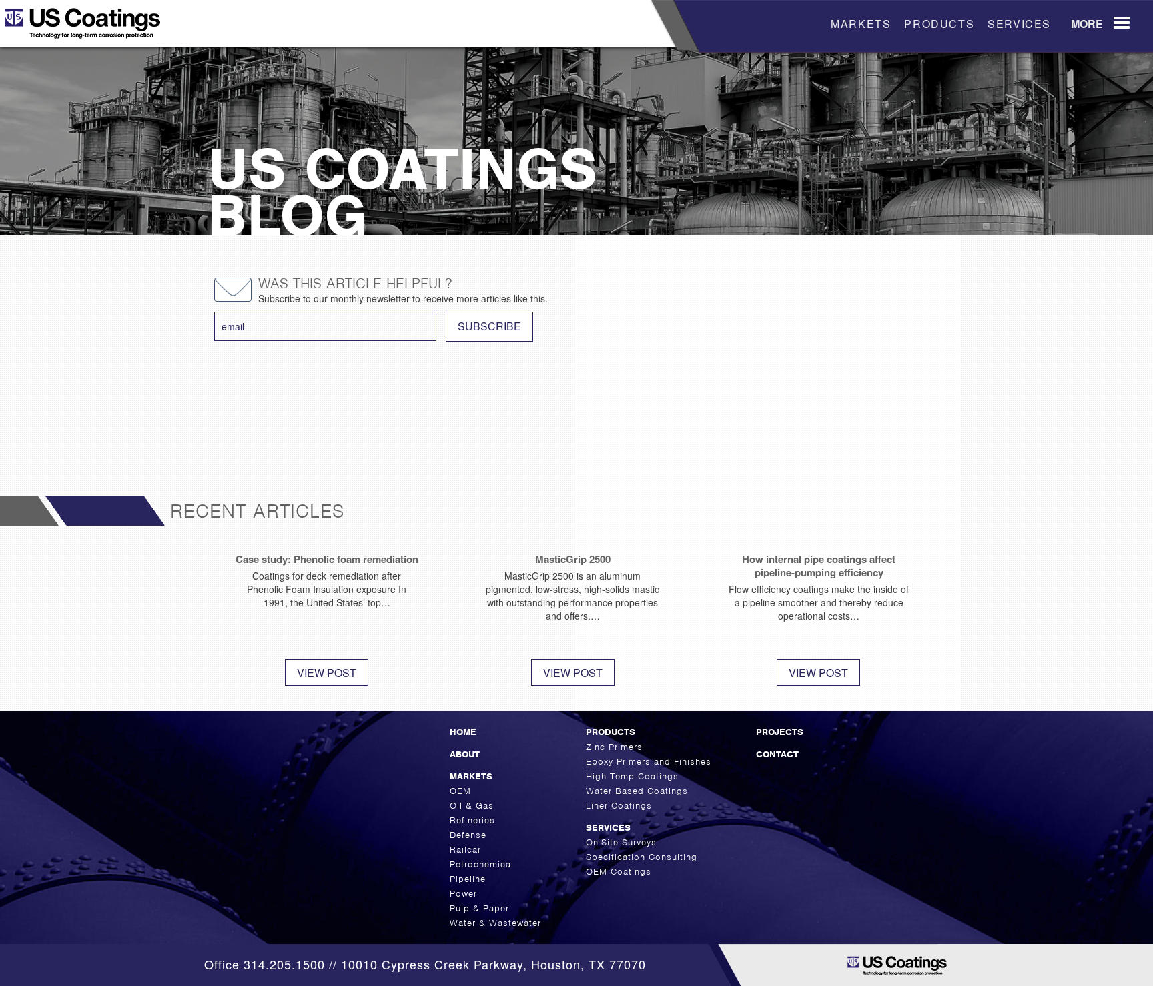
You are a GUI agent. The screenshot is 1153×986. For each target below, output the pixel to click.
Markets (861, 23)
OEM (460, 791)
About (465, 754)
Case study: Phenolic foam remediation (327, 559)
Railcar (465, 849)
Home (463, 732)
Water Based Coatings (637, 791)
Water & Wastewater (495, 923)
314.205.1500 (284, 964)
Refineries (472, 820)
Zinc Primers (614, 747)
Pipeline (468, 879)
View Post (326, 672)
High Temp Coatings (632, 776)
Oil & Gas (472, 805)
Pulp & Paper (479, 908)
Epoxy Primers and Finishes (648, 761)
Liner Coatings (619, 805)
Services (1019, 23)
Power (463, 893)
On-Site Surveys (621, 842)
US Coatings (103, 28)
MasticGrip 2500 (573, 559)
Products (939, 23)
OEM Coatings (618, 871)
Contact (777, 754)
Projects (779, 732)
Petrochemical (482, 864)
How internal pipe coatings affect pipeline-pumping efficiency (818, 566)
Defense (468, 835)
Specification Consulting (641, 857)
